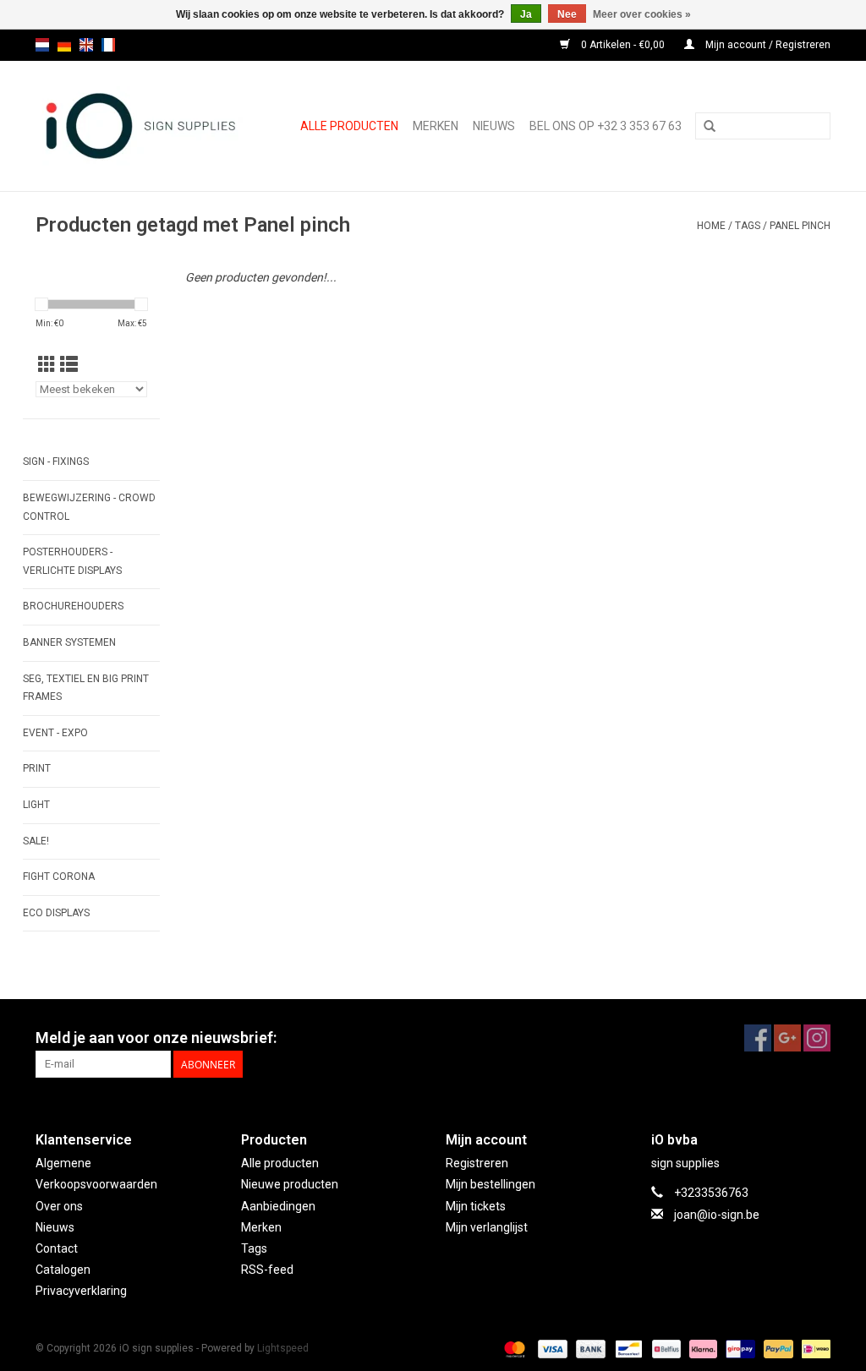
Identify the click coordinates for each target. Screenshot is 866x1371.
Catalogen (63, 1269)
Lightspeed (283, 1348)
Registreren (477, 1163)
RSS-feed (267, 1269)
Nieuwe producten (289, 1184)
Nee (567, 14)
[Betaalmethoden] (513, 1349)
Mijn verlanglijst (487, 1227)
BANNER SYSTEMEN (69, 642)
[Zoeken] (709, 126)
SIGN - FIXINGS (56, 461)
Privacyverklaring (81, 1290)
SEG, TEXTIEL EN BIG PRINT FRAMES (86, 688)
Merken (435, 126)
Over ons (59, 1206)
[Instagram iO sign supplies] (816, 1037)
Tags (747, 226)
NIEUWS (494, 126)
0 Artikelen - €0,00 (622, 45)
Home (711, 226)
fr (108, 45)
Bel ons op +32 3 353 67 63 (605, 126)
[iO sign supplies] (146, 126)
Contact (57, 1248)
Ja (526, 14)
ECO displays (56, 913)
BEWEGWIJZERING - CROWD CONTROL (89, 507)
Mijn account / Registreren (766, 45)
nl (42, 45)
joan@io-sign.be (716, 1214)
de (64, 45)
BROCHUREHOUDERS (73, 606)
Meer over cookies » (642, 14)
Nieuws (55, 1227)
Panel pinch (800, 226)
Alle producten (349, 126)
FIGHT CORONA (59, 876)
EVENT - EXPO (55, 733)
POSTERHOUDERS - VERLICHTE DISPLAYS (72, 561)
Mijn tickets (476, 1206)
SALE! (36, 841)
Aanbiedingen (278, 1206)
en (86, 45)
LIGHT (36, 805)
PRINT (37, 768)
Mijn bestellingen (490, 1184)
